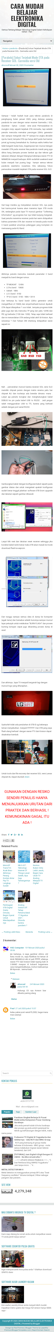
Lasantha (44, 1328)
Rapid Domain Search (41, 1330)
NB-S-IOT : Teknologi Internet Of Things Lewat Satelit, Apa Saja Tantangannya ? (24, 874)
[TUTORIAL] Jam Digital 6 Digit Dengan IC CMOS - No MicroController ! (33, 1155)
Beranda (29, 932)
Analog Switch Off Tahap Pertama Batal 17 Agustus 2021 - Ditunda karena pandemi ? (24, 915)
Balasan (16, 979)
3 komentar (29, 65)
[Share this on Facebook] (8, 835)
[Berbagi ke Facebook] (12, 840)
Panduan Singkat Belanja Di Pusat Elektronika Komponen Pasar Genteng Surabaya (32, 1120)
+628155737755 (27, 1101)
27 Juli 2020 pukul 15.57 (25, 1008)
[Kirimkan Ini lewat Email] (4, 840)
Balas (12, 973)
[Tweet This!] (11, 835)
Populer (7, 1112)
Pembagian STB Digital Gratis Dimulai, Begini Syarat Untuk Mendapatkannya (9, 914)
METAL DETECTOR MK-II (12, 1169)
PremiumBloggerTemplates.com (17, 1330)
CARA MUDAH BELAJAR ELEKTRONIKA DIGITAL (27, 15)
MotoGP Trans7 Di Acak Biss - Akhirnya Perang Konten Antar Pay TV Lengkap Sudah (8, 875)
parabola (13, 48)
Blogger (36, 1323)
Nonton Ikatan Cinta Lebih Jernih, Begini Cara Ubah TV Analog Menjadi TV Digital (38, 874)
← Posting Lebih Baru (11, 932)
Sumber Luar (30, 1112)
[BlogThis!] (7, 840)
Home (5, 48)
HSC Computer (17, 948)
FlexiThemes (19, 1328)
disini (27, 777)
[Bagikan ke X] (10, 840)
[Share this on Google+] (15, 835)
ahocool (21, 984)
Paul (12, 1008)
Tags (18, 1112)
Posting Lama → (45, 932)
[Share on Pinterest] (18, 835)
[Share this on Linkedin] (22, 835)
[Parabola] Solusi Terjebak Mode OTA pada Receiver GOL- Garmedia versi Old (25, 59)
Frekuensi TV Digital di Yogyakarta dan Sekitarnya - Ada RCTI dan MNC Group (32, 1138)
